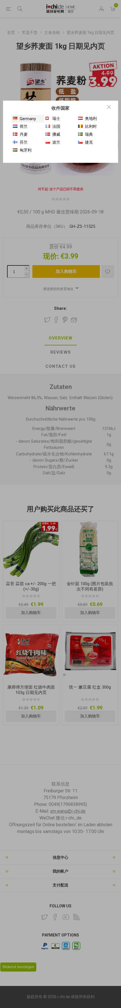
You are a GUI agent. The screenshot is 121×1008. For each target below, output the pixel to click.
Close (109, 106)
